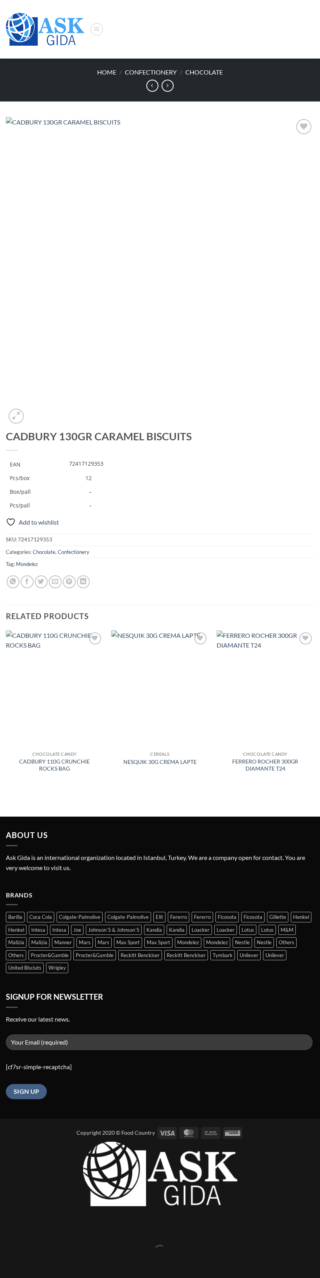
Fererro (178, 917)
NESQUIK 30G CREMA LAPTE (160, 761)
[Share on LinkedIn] (83, 581)
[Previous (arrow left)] (7, 1264)
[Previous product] (168, 86)
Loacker (201, 930)
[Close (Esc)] (75, 1231)
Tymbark (223, 955)
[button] (97, 29)
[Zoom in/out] (7, 1231)
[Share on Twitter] (41, 581)
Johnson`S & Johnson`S (113, 930)
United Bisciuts (24, 968)
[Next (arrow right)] (30, 1264)
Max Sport (128, 942)
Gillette (277, 917)
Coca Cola (40, 917)
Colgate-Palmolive (79, 917)
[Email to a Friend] (55, 581)
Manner (63, 942)
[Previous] (6, 709)
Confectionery (151, 72)
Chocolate (204, 72)
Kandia (154, 930)
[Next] (314, 709)
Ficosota (227, 917)
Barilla (15, 917)
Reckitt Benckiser (140, 955)
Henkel (301, 917)
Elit (159, 917)
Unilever (249, 955)
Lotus (248, 930)
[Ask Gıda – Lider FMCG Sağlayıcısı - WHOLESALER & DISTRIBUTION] (45, 29)
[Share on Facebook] (27, 581)
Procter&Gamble (50, 955)
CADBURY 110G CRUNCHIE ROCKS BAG (54, 765)
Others (286, 942)
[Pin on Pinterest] (69, 581)
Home (106, 72)
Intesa (38, 930)
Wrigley (57, 968)
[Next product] (152, 86)
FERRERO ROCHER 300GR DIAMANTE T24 (265, 765)
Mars (85, 942)
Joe (77, 930)
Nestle (242, 942)
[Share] (52, 1231)
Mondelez (27, 564)
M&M (287, 930)
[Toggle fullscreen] (30, 1231)
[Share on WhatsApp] (13, 581)
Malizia (16, 942)
